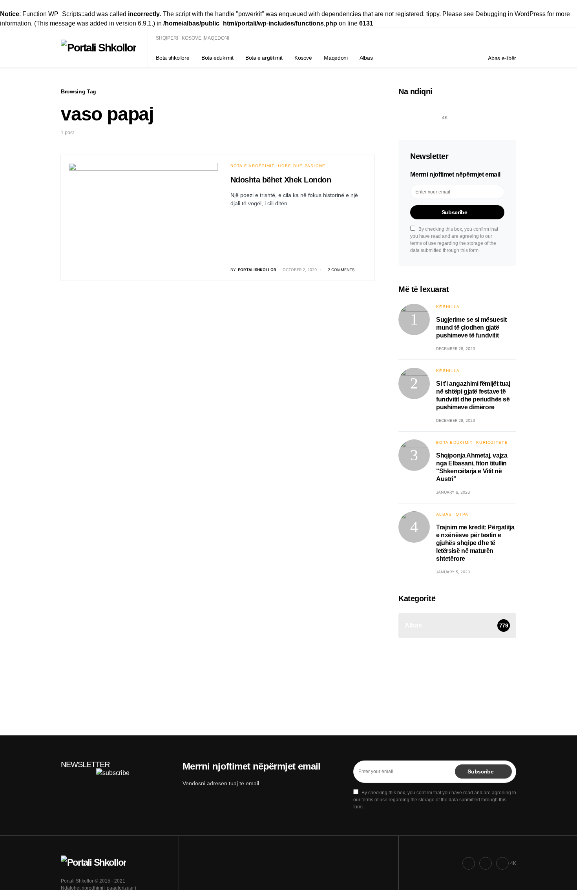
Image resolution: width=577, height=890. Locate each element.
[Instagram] (426, 113)
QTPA (462, 514)
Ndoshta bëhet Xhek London (280, 179)
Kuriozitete (492, 442)
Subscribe (454, 212)
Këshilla (448, 307)
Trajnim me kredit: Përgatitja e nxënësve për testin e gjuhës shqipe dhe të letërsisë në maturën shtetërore (475, 543)
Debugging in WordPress (510, 14)
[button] (513, 38)
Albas (444, 514)
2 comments (341, 269)
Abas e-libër (502, 58)
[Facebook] (407, 113)
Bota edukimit (454, 442)
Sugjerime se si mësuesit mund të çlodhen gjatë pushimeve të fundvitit (471, 327)
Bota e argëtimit (252, 166)
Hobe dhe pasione (301, 166)
